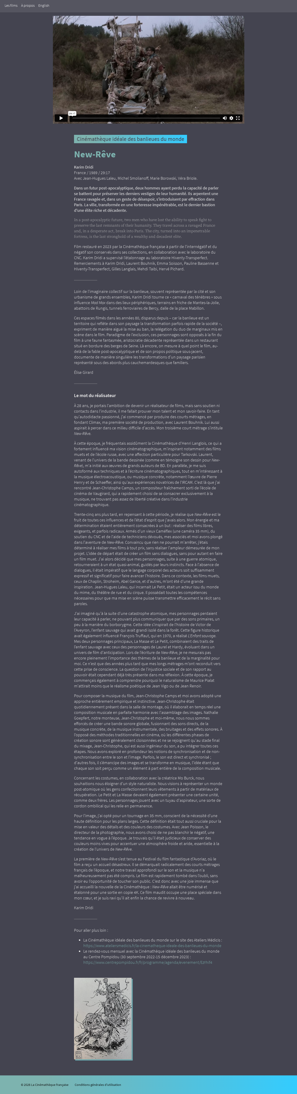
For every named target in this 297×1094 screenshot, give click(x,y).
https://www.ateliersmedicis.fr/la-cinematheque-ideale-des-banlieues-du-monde (152, 945)
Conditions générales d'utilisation (98, 1085)
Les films (11, 5)
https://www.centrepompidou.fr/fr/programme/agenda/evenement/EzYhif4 (147, 962)
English (43, 5)
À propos (28, 5)
